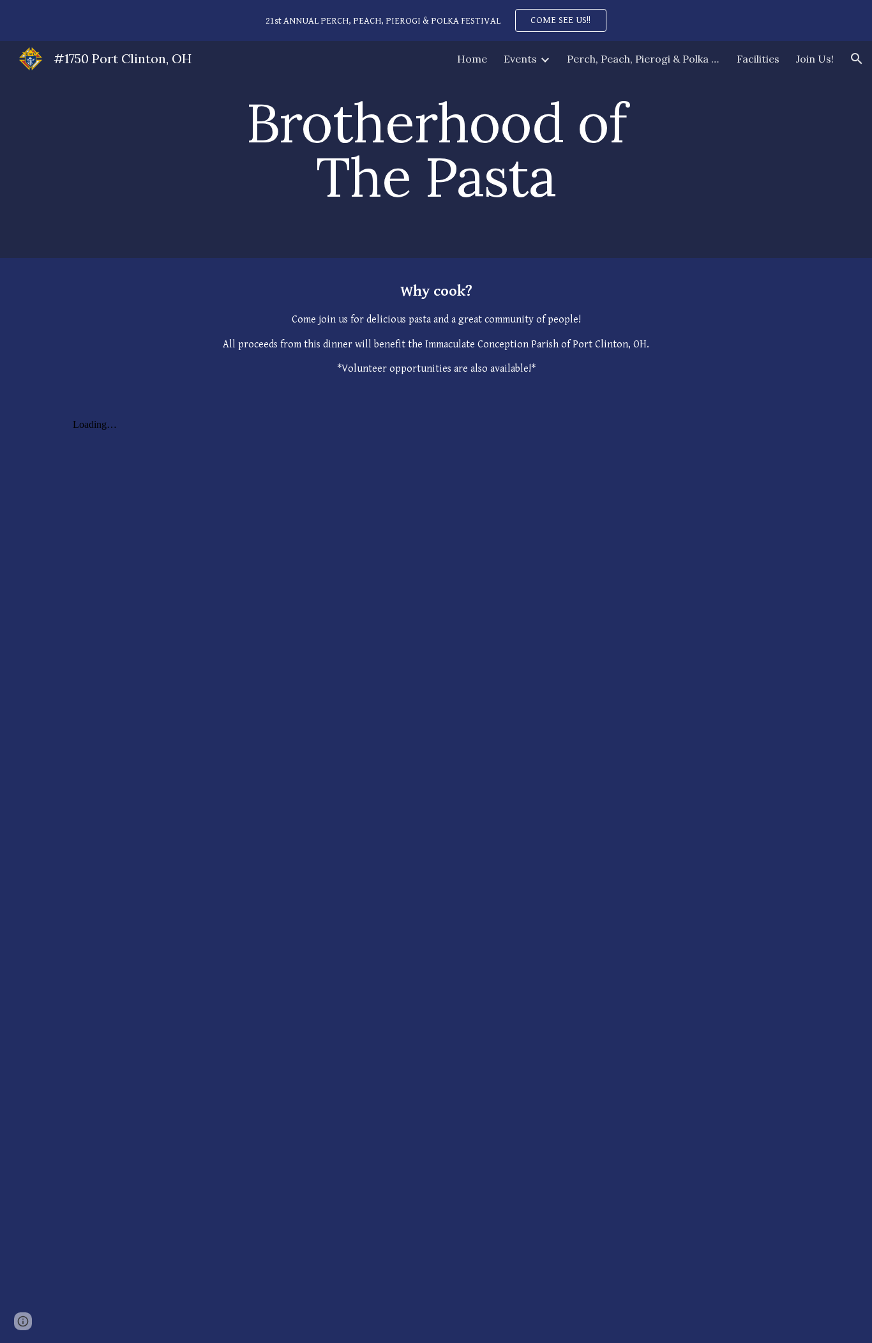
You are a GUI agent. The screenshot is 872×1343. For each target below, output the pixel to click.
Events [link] (520, 58)
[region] (436, 20)
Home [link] (472, 58)
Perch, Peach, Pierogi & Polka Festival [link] (643, 58)
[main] (436, 149)
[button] (856, 58)
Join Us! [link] (815, 58)
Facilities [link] (758, 58)
